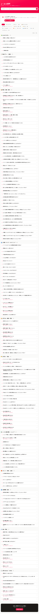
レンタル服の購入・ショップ (6, 28)
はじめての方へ (8, 24)
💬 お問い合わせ (19, 609)
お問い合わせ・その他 (5, 30)
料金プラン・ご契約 (16, 24)
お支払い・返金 (25, 26)
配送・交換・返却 (24, 24)
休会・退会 (32, 28)
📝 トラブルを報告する (9, 20)
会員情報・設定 (25, 28)
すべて (3, 24)
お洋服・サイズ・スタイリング (7, 26)
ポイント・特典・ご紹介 (17, 28)
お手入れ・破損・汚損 (17, 26)
